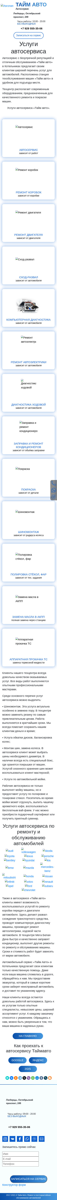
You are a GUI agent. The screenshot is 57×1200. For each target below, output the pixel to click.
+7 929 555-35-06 (31, 28)
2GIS (28, 1068)
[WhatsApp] (33, 1078)
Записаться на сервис (28, 35)
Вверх (48, 1196)
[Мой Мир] (37, 1078)
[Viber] (28, 1078)
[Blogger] (50, 1078)
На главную (28, 1035)
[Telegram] (20, 1078)
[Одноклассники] (16, 1078)
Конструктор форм (14, 1184)
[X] (24, 1078)
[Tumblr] (41, 1078)
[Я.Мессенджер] (7, 1078)
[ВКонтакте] (11, 1078)
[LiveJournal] (45, 1078)
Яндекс (38, 1060)
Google (17, 1060)
